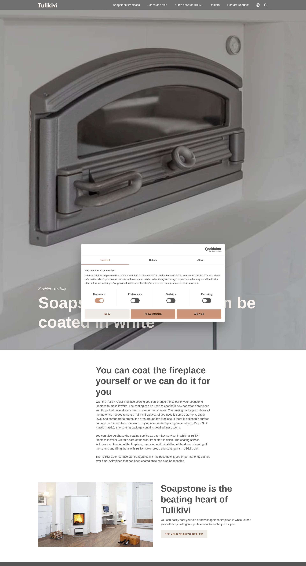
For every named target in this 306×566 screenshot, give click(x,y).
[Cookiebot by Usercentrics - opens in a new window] (207, 249)
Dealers (215, 5)
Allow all (199, 313)
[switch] (135, 300)
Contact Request (238, 5)
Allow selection (153, 313)
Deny (107, 313)
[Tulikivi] (51, 5)
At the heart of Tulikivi (188, 5)
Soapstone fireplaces (126, 5)
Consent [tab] (105, 260)
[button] (266, 5)
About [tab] (200, 260)
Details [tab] (153, 260)
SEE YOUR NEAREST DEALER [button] (184, 534)
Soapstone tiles (157, 5)
